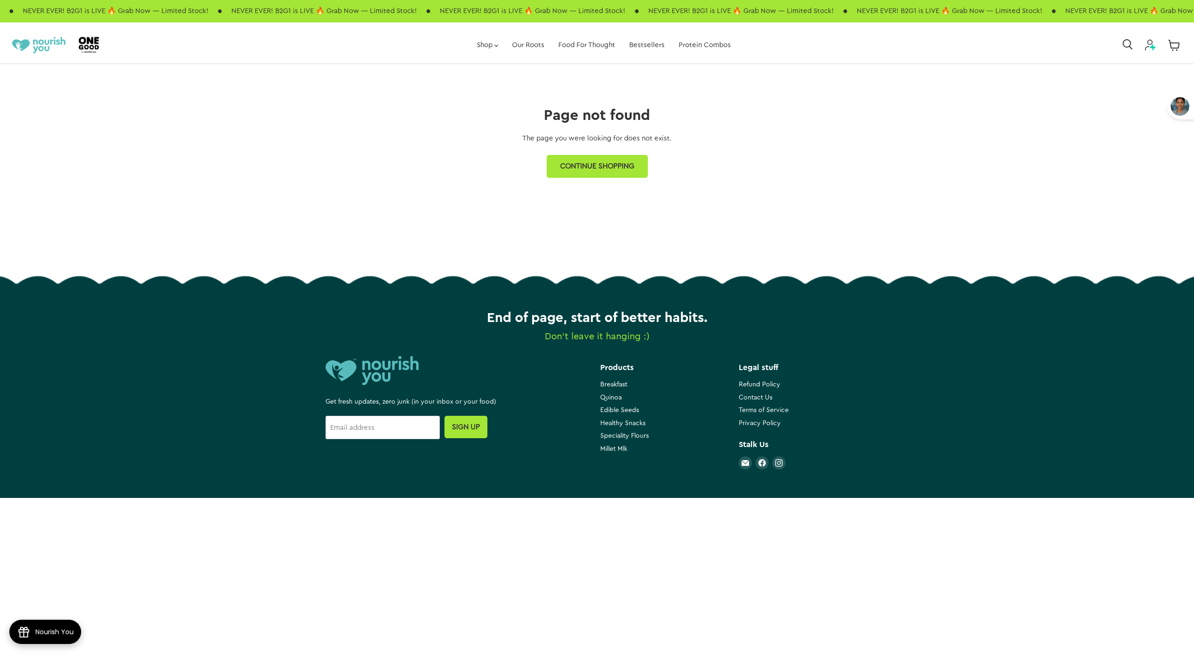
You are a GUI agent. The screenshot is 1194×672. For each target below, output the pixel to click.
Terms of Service (764, 410)
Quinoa (611, 397)
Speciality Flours (624, 436)
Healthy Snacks (623, 423)
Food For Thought (586, 45)
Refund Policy (759, 384)
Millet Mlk (613, 449)
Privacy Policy (760, 423)
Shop (485, 45)
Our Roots (528, 45)
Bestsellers (647, 45)
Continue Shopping (597, 166)
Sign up (466, 427)
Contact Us (755, 397)
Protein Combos (705, 45)
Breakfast (613, 384)
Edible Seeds (619, 410)
